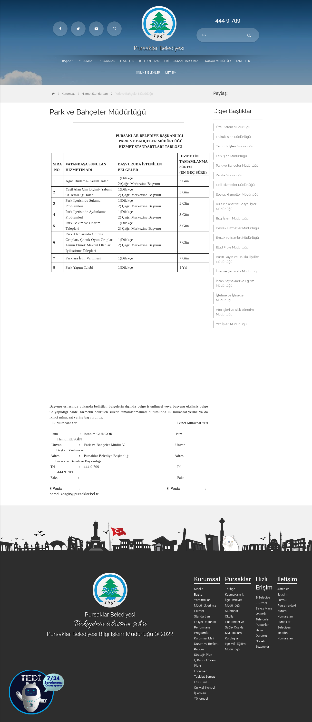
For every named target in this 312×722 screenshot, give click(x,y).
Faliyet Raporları (205, 622)
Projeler (127, 61)
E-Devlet (261, 603)
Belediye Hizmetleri (154, 61)
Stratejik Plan (203, 654)
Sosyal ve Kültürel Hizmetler (227, 61)
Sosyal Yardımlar (187, 61)
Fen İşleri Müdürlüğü (231, 156)
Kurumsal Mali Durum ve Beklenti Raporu (206, 643)
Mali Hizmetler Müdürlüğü (235, 185)
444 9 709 (227, 21)
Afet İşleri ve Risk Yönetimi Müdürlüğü (235, 312)
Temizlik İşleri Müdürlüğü (234, 146)
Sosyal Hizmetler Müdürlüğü (237, 194)
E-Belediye (263, 597)
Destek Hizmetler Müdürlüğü (237, 228)
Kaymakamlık (234, 594)
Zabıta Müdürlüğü (229, 175)
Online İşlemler (148, 72)
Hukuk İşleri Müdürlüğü (233, 137)
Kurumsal (86, 61)
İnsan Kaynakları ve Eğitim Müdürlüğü (235, 283)
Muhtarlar (231, 611)
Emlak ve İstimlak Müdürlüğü (237, 237)
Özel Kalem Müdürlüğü (233, 127)
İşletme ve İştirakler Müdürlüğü (230, 298)
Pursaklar (107, 61)
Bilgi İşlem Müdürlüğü (232, 218)
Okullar (229, 616)
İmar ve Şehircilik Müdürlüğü (237, 271)
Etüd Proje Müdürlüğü (232, 247)
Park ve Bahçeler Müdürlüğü (134, 93)
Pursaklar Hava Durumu (262, 630)
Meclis (198, 589)
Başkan (68, 61)
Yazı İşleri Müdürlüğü (231, 324)
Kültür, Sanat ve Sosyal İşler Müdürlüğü (236, 206)
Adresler (283, 589)
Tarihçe (230, 589)
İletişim (170, 72)
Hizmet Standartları (95, 93)
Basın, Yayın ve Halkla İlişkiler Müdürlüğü (237, 259)
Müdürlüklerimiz (205, 605)
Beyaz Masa (264, 608)
